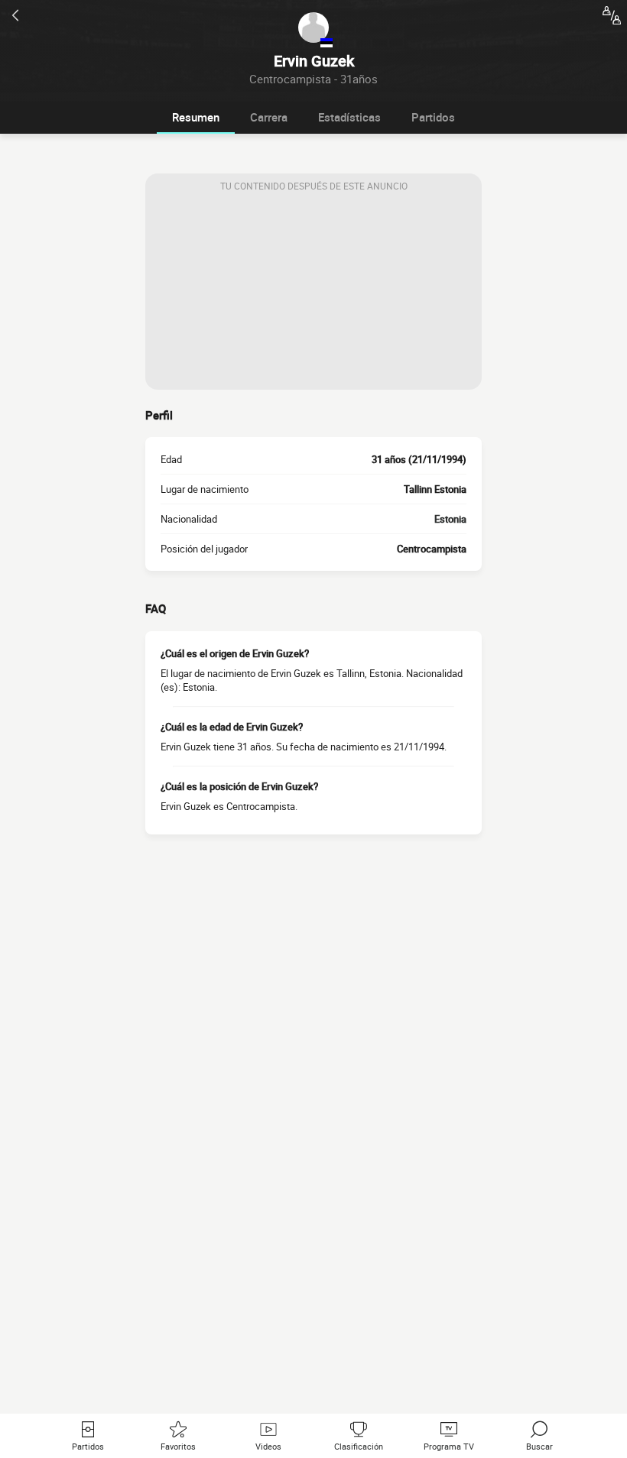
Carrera (269, 117)
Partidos (433, 117)
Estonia (450, 519)
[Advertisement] (313, 294)
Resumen (195, 117)
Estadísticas (349, 117)
